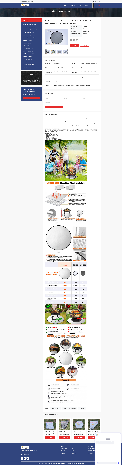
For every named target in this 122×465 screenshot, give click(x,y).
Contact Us (63, 453)
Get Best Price (75, 45)
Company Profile (64, 448)
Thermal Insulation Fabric (28, 48)
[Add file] (97, 463)
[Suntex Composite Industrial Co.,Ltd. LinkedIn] (95, 1)
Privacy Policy (74, 453)
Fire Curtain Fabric (26, 45)
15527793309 (32, 91)
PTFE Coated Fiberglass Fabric (29, 35)
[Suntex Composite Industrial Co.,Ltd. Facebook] (91, 1)
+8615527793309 (31, 94)
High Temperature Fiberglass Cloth (30, 29)
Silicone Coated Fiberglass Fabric (29, 24)
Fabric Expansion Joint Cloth (28, 53)
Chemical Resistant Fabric (28, 61)
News (72, 448)
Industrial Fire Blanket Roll (28, 51)
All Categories (90, 453)
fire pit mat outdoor (56, 408)
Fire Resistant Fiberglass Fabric (29, 27)
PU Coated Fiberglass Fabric (28, 32)
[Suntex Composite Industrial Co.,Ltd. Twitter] (93, 1)
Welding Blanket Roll (27, 43)
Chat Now (31, 98)
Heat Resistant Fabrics (27, 40)
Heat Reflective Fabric (27, 56)
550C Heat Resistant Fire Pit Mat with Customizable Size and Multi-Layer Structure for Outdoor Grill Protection (93, 433)
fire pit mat (82, 408)
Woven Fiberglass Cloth (27, 59)
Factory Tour (63, 450)
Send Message (54, 107)
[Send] (119, 463)
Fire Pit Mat (39, 13)
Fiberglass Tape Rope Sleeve (28, 64)
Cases (73, 450)
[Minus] (119, 435)
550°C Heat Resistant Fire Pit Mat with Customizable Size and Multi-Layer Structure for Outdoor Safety (64, 433)
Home (34, 13)
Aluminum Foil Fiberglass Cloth (29, 37)
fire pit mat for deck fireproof (70, 408)
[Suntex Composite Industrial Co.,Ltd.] (25, 5)
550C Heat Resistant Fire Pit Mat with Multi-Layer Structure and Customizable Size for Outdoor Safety (50, 433)
